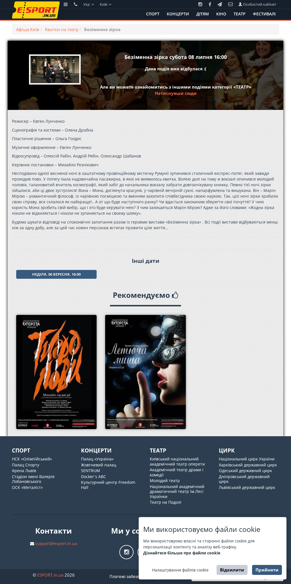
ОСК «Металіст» (27, 487)
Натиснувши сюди (176, 93)
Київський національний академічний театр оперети (177, 461)
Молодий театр (165, 480)
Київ (104, 4)
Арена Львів (24, 470)
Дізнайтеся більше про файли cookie (181, 553)
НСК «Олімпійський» (32, 459)
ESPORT (50, 575)
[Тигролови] (56, 372)
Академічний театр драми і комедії (176, 472)
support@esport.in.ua (56, 543)
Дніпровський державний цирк (244, 479)
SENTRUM (90, 470)
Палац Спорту (25, 465)
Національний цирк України (247, 459)
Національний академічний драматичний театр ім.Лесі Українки (177, 491)
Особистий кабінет (259, 4)
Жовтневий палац (98, 465)
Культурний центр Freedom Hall (108, 485)
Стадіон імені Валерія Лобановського (33, 479)
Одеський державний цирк (245, 470)
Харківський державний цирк (248, 465)
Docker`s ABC (93, 476)
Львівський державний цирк (247, 487)
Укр (87, 4)
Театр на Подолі (165, 502)
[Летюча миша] (145, 372)
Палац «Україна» (97, 459)
